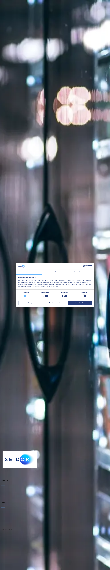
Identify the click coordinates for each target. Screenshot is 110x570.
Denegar (30, 303)
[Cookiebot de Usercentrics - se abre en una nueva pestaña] (84, 266)
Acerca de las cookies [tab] (80, 272)
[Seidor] (20, 459)
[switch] (45, 296)
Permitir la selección (55, 303)
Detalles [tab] (55, 272)
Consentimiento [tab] (29, 272)
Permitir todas (79, 303)
